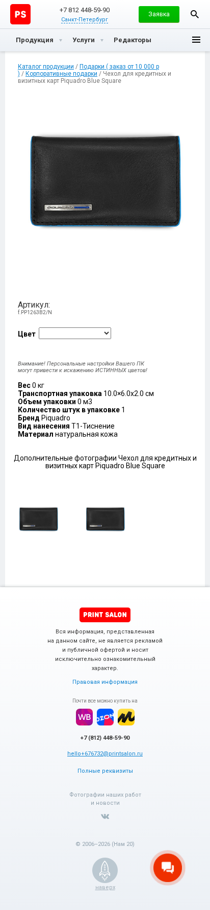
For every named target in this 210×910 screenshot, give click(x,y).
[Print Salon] (105, 615)
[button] (159, 14)
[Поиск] (195, 14)
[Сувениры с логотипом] (20, 14)
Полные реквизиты (105, 771)
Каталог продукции (46, 66)
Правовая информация (105, 682)
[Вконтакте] (105, 816)
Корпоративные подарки (61, 73)
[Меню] (196, 40)
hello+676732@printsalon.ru (105, 753)
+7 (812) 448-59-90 (105, 738)
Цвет (27, 334)
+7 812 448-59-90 (85, 10)
